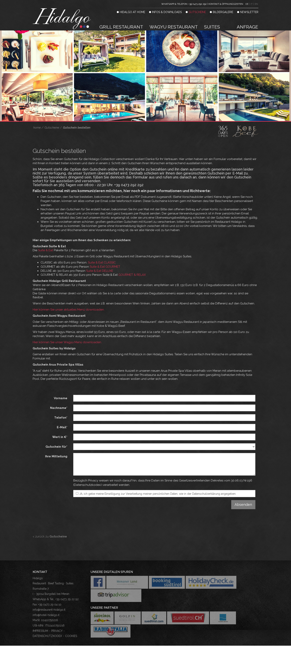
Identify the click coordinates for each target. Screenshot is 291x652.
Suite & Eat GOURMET (105, 266)
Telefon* (60, 417)
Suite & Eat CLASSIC (102, 262)
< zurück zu (50, 536)
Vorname (60, 398)
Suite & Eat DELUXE (99, 271)
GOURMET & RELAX (132, 275)
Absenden (243, 504)
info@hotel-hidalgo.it (46, 615)
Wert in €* (59, 437)
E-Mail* (62, 427)
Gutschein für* (56, 446)
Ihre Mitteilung (56, 456)
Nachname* (58, 408)
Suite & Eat (45, 250)
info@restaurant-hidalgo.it (49, 609)
